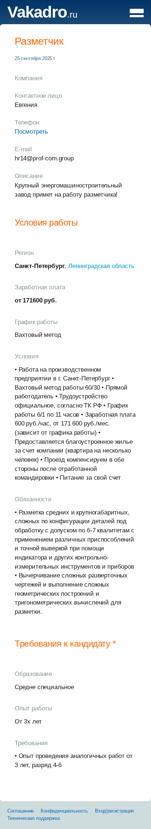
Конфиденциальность (64, 811)
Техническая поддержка (33, 818)
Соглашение (20, 811)
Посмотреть (31, 131)
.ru (42, 14)
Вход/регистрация (114, 811)
